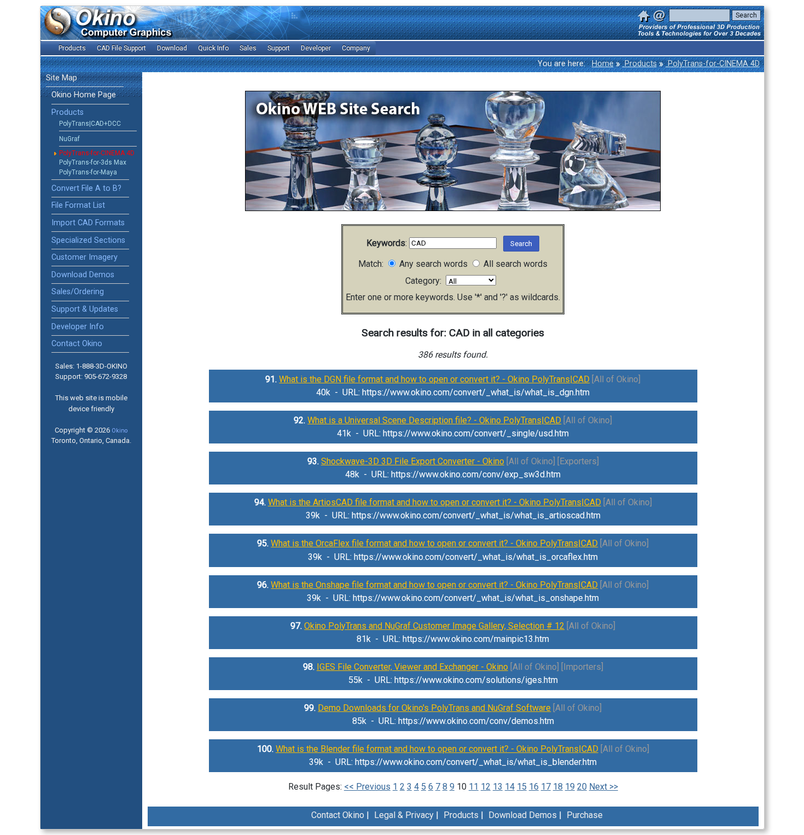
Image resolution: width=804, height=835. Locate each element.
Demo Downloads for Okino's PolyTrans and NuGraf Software (434, 708)
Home (603, 63)
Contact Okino (76, 343)
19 (570, 786)
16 (534, 786)
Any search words (432, 264)
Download (172, 48)
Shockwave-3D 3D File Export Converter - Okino (412, 461)
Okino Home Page (83, 95)
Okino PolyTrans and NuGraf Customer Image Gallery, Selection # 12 (434, 626)
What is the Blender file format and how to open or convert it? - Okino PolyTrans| (437, 749)
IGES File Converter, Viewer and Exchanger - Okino (412, 667)
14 (510, 786)
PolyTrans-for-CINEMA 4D (713, 63)
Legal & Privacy (404, 815)
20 (582, 786)
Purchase (585, 815)
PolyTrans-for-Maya (88, 172)
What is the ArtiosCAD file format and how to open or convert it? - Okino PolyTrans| (434, 502)
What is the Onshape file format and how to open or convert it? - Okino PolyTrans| (434, 585)
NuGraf (69, 139)
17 (546, 786)
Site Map (61, 78)
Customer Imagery (84, 257)
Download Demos (82, 274)
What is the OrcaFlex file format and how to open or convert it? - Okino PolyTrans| (434, 543)
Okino (119, 430)
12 (486, 786)
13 (498, 786)
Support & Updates (84, 309)
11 (474, 786)
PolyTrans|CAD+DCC (90, 123)
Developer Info (77, 326)
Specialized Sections (88, 240)
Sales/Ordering (77, 291)
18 (558, 786)
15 (522, 786)
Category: (425, 281)
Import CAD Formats (88, 222)
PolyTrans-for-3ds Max (92, 162)
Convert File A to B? (86, 188)
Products (639, 63)
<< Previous (367, 786)
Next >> (603, 786)
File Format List (78, 205)
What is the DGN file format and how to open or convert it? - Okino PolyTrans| (434, 379)
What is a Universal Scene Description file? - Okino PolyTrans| (434, 420)
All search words (514, 264)
